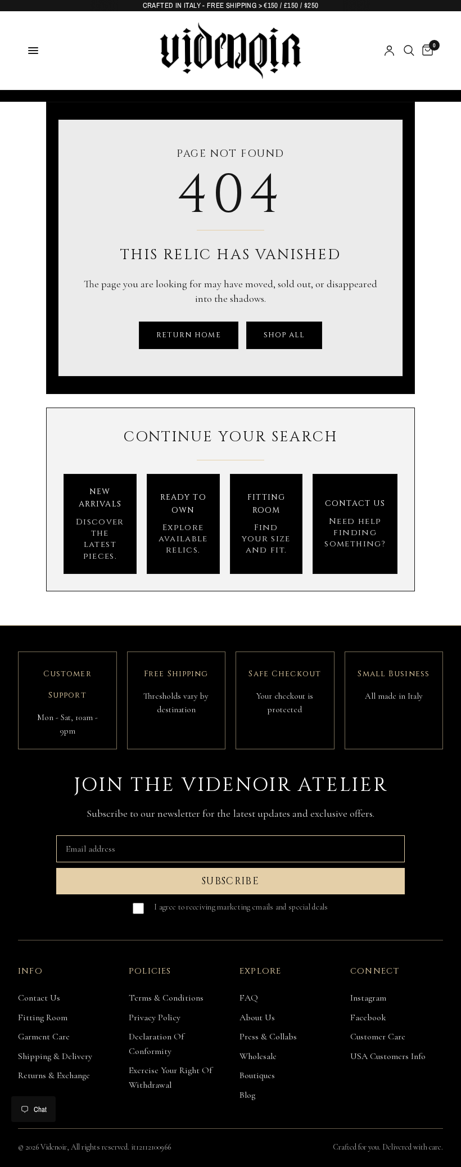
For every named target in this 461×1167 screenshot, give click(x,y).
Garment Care (44, 1036)
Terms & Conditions (166, 997)
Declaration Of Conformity (156, 1044)
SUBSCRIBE (230, 881)
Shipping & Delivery (55, 1056)
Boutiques (257, 1075)
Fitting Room (42, 1017)
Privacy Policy (154, 1017)
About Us (257, 1017)
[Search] (409, 50)
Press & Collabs (268, 1036)
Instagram (368, 997)
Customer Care (377, 1036)
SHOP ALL (284, 335)
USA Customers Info (388, 1056)
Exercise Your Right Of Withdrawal (170, 1078)
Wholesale (258, 1056)
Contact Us (39, 997)
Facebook (368, 1017)
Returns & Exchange (54, 1075)
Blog (247, 1095)
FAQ (248, 997)
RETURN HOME (188, 335)
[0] (425, 50)
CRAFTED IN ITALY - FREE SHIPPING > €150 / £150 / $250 (231, 5)
